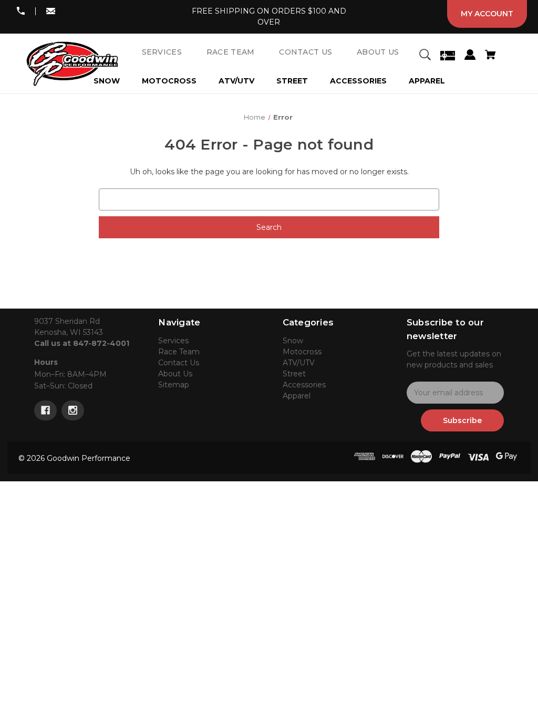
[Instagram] (72, 410)
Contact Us (178, 362)
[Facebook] (45, 410)
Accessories (358, 81)
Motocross (169, 81)
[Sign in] (470, 56)
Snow (293, 340)
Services (173, 340)
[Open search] (425, 56)
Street (292, 81)
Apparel (427, 81)
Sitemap (173, 384)
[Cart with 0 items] (490, 56)
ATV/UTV (236, 81)
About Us (175, 373)
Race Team (179, 351)
